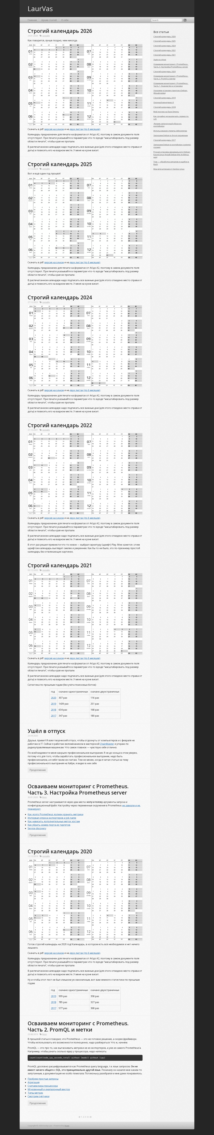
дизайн (46, 35)
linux (44, 797)
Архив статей (49, 20)
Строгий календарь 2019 (164, 97)
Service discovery (37, 828)
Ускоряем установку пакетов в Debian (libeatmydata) (170, 91)
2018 (53, 709)
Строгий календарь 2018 (164, 107)
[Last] (91, 1116)
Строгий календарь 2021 (60, 565)
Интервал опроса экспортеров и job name (52, 817)
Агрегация (33, 1082)
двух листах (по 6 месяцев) (85, 129)
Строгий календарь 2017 (164, 140)
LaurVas (40, 8)
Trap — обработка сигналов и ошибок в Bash (171, 163)
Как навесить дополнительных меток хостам (54, 821)
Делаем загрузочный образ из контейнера (167, 125)
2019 (53, 703)
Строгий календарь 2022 (60, 425)
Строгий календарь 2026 (60, 30)
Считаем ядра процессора (43, 1085)
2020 (53, 697)
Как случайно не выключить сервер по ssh (171, 117)
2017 (53, 715)
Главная (32, 20)
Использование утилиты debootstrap (170, 130)
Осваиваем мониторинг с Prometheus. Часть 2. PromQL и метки (79, 1026)
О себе (65, 20)
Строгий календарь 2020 (60, 851)
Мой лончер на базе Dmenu (166, 111)
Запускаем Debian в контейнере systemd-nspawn (172, 146)
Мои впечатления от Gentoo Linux (168, 169)
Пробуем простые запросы (43, 1078)
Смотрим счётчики (38, 1096)
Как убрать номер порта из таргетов (49, 824)
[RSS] (185, 20)
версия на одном (54, 129)
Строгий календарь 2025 (60, 164)
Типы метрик (35, 1092)
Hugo (67, 1125)
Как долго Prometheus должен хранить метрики (55, 814)
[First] (79, 1116)
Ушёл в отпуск (46, 730)
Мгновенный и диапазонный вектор (49, 1089)
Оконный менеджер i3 (163, 102)
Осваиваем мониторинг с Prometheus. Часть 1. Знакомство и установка (171, 84)
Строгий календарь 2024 (60, 297)
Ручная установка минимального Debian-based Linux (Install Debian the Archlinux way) (171, 154)
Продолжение (38, 770)
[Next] (88, 1116)
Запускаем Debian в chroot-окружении (170, 135)
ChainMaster (107, 743)
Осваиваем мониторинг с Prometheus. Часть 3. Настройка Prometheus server (79, 789)
